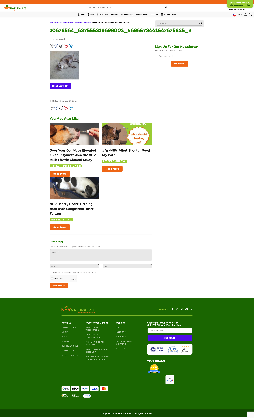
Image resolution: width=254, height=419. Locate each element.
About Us (154, 14)
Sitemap (120, 348)
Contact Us (68, 350)
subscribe (169, 337)
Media (65, 332)
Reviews (114, 14)
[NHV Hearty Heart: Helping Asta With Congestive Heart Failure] (74, 188)
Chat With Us (60, 86)
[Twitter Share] (61, 46)
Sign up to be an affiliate (95, 343)
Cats (92, 14)
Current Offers (170, 14)
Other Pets (103, 14)
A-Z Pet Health (142, 14)
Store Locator (70, 355)
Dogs (82, 14)
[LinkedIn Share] (71, 46)
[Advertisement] (179, 80)
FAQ (118, 327)
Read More (59, 173)
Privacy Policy (70, 327)
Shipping (121, 336)
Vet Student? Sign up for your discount (97, 358)
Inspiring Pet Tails (61, 22)
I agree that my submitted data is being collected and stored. (74, 272)
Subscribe (179, 63)
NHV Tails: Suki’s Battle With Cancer (80, 22)
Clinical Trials (70, 346)
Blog (64, 336)
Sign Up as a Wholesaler (92, 328)
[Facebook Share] (56, 46)
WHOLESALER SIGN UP (237, 10)
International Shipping (124, 342)
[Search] (166, 7)
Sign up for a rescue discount (97, 350)
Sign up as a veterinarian (93, 335)
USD (238, 14)
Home (51, 22)
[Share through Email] (51, 46)
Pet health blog (127, 14)
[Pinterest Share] (66, 46)
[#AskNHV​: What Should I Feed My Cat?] (127, 134)
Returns (121, 332)
